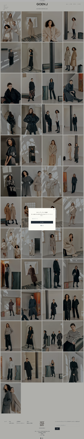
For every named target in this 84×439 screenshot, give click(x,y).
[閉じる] (54, 209)
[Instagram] (42, 225)
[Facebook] (41, 225)
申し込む (42, 222)
